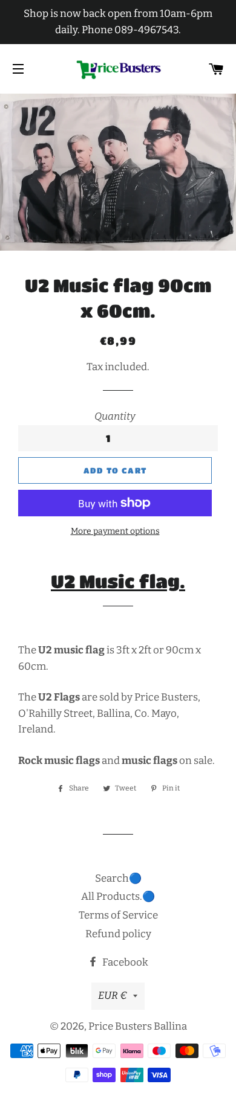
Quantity (115, 416)
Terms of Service (118, 915)
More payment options (115, 531)
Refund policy (118, 934)
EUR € (112, 995)
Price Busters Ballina (137, 1026)
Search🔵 (118, 878)
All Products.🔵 (118, 896)
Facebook (124, 962)
